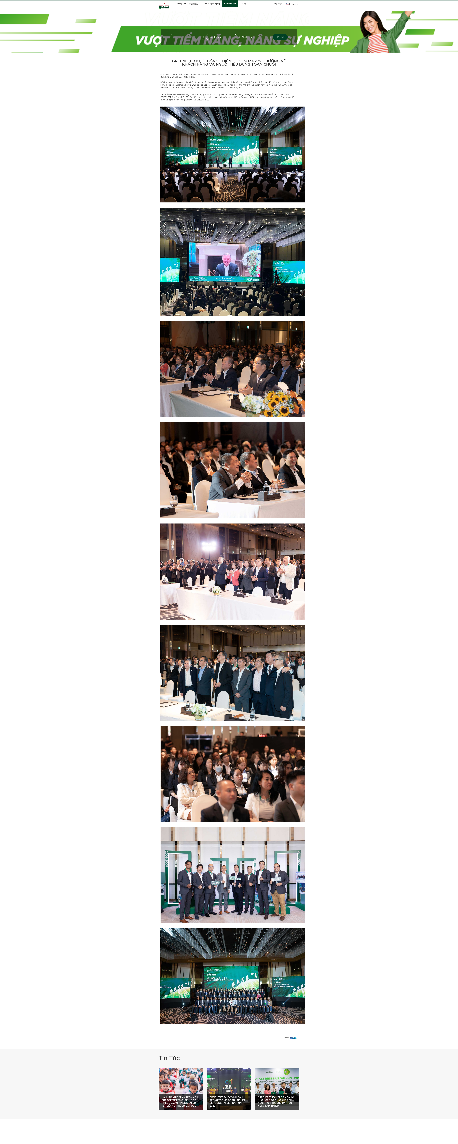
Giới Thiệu (193, 4)
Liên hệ (243, 4)
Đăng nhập (277, 4)
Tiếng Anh (293, 4)
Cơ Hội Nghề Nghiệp (211, 4)
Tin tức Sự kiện (230, 4)
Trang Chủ (181, 4)
